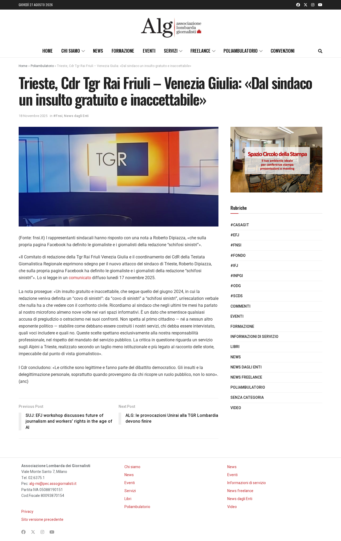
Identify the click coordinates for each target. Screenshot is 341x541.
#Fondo (238, 255)
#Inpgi (236, 276)
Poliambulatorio (241, 50)
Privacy (27, 511)
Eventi (149, 50)
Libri (234, 347)
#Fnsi (57, 115)
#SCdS (236, 296)
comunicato (80, 277)
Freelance (200, 50)
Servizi (170, 50)
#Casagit (239, 225)
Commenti (240, 306)
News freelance (246, 377)
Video (235, 408)
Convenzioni (282, 50)
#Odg (235, 286)
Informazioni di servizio (254, 336)
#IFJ (234, 266)
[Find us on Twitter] (305, 5)
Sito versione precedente (42, 519)
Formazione (123, 50)
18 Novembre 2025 (33, 115)
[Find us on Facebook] (298, 5)
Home (47, 50)
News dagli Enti (76, 115)
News (98, 50)
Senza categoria (247, 397)
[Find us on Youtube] (320, 5)
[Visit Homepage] (170, 27)
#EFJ (234, 235)
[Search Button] (320, 50)
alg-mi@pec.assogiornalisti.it (52, 484)
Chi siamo (70, 50)
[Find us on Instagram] (312, 5)
